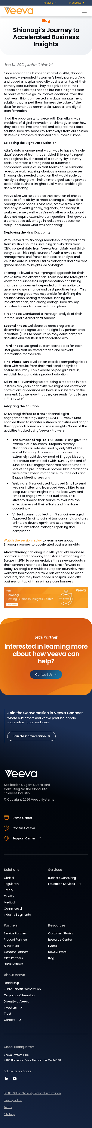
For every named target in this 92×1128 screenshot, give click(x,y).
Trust (7, 1013)
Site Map (9, 1114)
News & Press (57, 952)
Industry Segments (17, 914)
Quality (9, 896)
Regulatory (11, 884)
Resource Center (60, 939)
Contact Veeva (23, 828)
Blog (51, 958)
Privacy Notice (13, 1100)
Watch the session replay (23, 540)
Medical (9, 902)
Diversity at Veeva (16, 1001)
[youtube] (14, 1080)
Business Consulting (62, 878)
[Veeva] (42, 10)
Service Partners (15, 933)
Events (52, 946)
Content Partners (16, 952)
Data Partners (13, 964)
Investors (10, 1007)
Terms (8, 1107)
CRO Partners (13, 958)
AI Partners (11, 946)
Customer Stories (60, 933)
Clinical (9, 878)
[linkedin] (7, 1080)
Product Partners (15, 939)
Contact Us (43, 674)
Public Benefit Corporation (22, 989)
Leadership (11, 983)
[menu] (50, 3)
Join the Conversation (29, 736)
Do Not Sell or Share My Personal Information (32, 1093)
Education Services (61, 884)
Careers (9, 1020)
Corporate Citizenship (19, 995)
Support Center (23, 838)
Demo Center (22, 818)
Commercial (13, 908)
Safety (8, 890)
